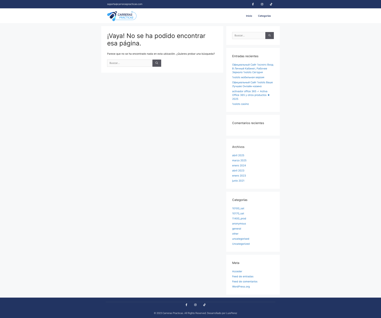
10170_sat (238, 213)
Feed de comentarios (244, 281)
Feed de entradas (242, 276)
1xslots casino (240, 103)
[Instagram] (262, 4)
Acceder (237, 271)
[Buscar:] (129, 63)
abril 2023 (238, 170)
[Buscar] (156, 63)
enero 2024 (239, 165)
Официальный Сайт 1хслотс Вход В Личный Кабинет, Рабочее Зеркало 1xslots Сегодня (252, 68)
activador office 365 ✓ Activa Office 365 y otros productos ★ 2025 (251, 95)
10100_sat (238, 208)
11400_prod (239, 218)
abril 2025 (238, 155)
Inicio (249, 15)
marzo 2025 (239, 160)
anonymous (239, 223)
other (235, 233)
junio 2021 (238, 180)
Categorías (264, 15)
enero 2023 (239, 175)
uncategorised (240, 238)
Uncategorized (241, 243)
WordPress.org (241, 286)
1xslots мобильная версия (248, 77)
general (236, 228)
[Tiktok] (271, 4)
